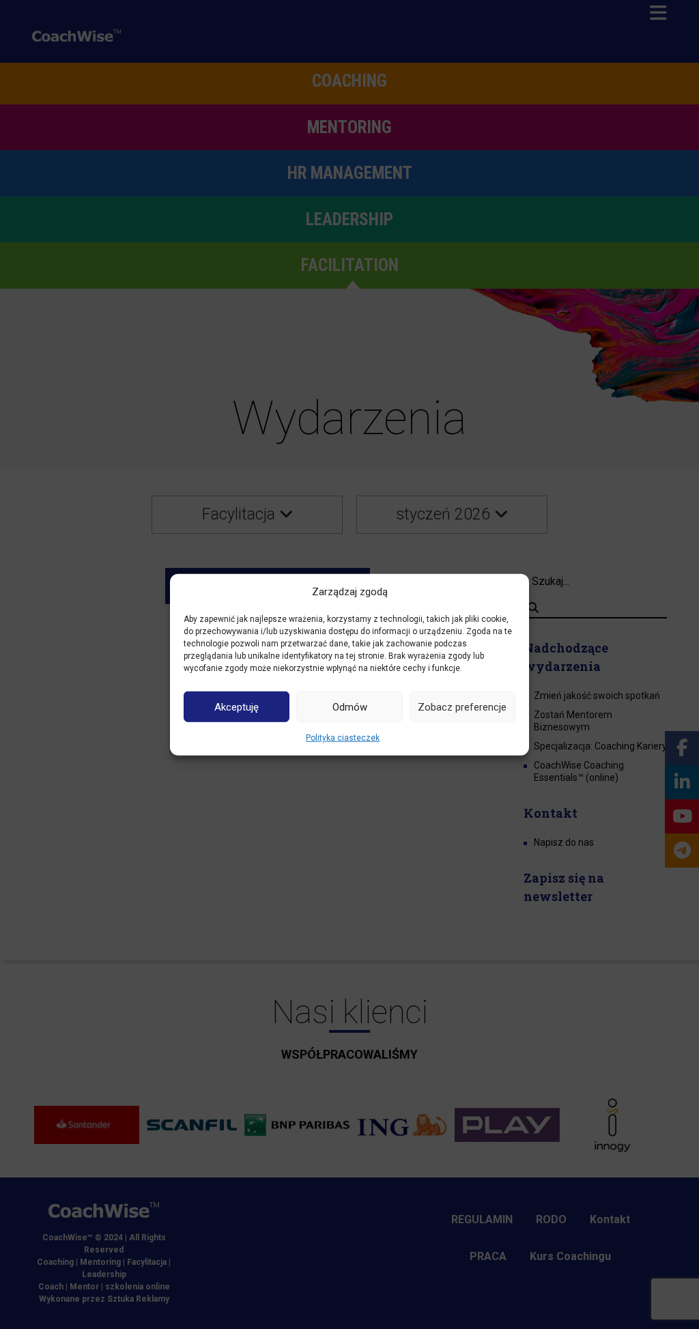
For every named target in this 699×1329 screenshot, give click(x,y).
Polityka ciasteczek (343, 738)
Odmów (349, 706)
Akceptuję (236, 706)
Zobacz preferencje (462, 706)
